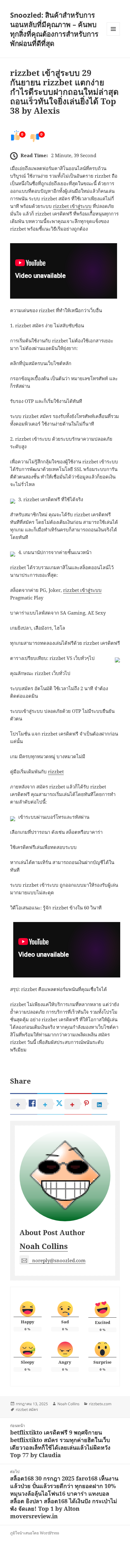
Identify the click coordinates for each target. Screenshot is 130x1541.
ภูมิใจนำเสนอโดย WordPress (34, 1533)
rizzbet (56, 771)
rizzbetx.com (100, 1403)
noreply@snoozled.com (59, 1260)
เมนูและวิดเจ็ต (113, 29)
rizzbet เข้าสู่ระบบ (72, 206)
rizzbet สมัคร (27, 1409)
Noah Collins (44, 1246)
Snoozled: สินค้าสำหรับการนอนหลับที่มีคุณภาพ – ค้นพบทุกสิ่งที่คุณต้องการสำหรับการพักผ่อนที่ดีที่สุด (54, 29)
